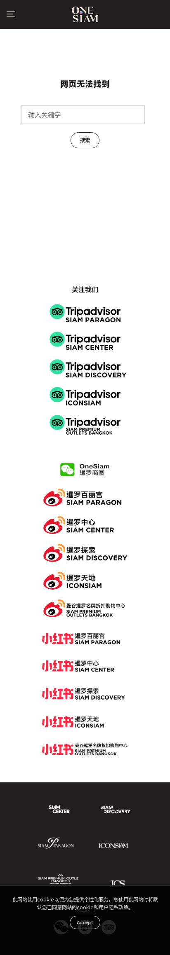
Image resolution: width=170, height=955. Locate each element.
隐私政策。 (121, 907)
